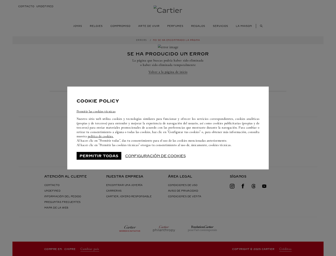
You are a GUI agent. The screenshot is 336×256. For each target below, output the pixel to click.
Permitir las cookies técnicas (96, 111)
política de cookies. (101, 136)
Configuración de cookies (155, 156)
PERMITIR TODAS (99, 156)
